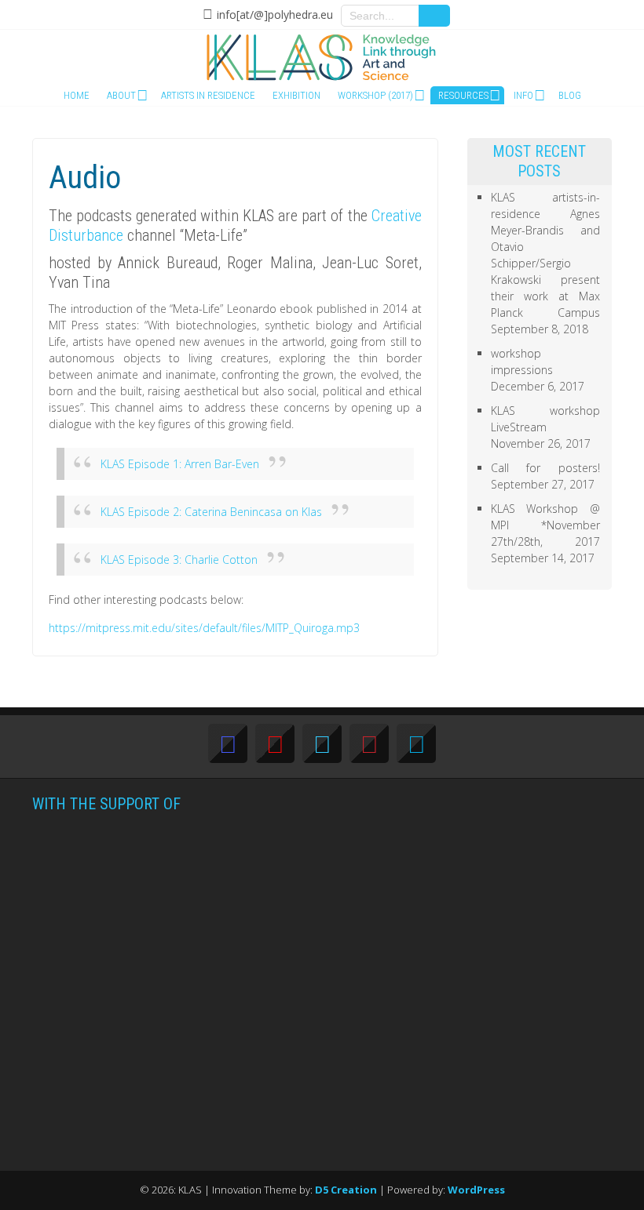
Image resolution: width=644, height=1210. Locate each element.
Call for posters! (546, 467)
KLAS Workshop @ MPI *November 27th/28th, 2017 (546, 525)
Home (77, 95)
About (121, 95)
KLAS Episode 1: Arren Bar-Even (180, 463)
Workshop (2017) (375, 95)
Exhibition (296, 95)
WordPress (476, 1190)
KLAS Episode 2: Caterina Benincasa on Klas (211, 511)
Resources (463, 95)
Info (523, 95)
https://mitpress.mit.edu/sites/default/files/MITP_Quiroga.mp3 (204, 627)
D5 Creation (346, 1190)
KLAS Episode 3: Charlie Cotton (179, 559)
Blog (569, 95)
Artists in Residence (208, 95)
